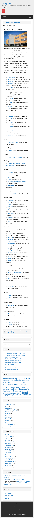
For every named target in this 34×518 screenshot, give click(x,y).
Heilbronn (10, 83)
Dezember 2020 (9, 442)
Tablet (15, 393)
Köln (9, 249)
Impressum (17, 506)
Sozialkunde (11, 393)
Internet (12, 387)
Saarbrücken (11, 286)
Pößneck (10, 324)
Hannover (10, 210)
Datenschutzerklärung (17, 509)
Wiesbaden (11, 185)
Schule (12, 332)
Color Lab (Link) (9, 366)
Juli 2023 (7, 438)
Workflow (27, 394)
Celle (9, 202)
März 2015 (8, 467)
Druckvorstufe (11, 384)
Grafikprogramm (16, 385)
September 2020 (9, 445)
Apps (6, 406)
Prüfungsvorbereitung (12, 391)
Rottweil (10, 102)
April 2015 (8, 465)
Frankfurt (10, 174)
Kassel (9, 179)
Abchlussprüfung (9, 404)
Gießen (10, 177)
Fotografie (11, 385)
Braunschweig (11, 200)
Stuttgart (10, 106)
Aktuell (27, 378)
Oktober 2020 (9, 443)
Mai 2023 (8, 440)
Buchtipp (7, 382)
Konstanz (10, 91)
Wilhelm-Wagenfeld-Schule (15, 157)
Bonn (9, 235)
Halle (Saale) (11, 305)
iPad (18, 387)
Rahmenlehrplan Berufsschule (13, 362)
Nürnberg (10, 130)
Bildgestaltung (26, 380)
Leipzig (10, 297)
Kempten (10, 122)
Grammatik (22, 385)
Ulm (9, 108)
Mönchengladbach (12, 252)
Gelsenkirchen (11, 243)
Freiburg (10, 79)
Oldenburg (11, 217)
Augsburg (10, 116)
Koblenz (10, 268)
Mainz (9, 276)
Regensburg (11, 133)
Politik (16, 389)
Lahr (9, 93)
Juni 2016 (8, 460)
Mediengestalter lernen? (11, 369)
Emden (10, 204)
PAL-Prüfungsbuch (10, 364)
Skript (8, 393)
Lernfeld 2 (8, 415)
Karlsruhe (10, 87)
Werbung (17, 394)
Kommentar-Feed (9, 497)
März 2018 (8, 454)
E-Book (18, 384)
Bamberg (10, 118)
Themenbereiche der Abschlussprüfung (15, 353)
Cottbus (10, 150)
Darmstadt (11, 172)
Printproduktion (24, 389)
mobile (12, 389)
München (10, 126)
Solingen (10, 260)
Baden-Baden (11, 77)
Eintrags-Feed (9, 495)
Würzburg (10, 135)
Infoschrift (7, 387)
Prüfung (7, 422)
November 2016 (9, 456)
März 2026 (8, 434)
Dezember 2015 (9, 461)
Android (4, 380)
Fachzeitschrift (6, 385)
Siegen (9, 258)
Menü (4, 16)
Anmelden (8, 493)
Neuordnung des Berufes (11, 357)
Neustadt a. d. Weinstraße (15, 272)
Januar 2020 (8, 449)
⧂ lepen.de (7, 3)
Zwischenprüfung (10, 396)
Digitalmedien (26, 382)
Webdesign (6, 394)
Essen (9, 241)
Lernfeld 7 (8, 419)
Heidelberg (11, 81)
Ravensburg (11, 94)
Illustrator (26, 386)
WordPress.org (9, 498)
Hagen (9, 247)
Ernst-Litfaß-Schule (13, 142)
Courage (24, 514)
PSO (22, 391)
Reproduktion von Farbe (11, 367)
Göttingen (10, 206)
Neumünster (11, 314)
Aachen (10, 229)
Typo (18, 393)
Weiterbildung (12, 394)
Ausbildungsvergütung (11, 410)
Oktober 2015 (9, 463)
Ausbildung (9, 331)
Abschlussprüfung (10, 379)
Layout (22, 387)
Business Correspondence (17, 382)
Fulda (9, 176)
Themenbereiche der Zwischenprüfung (15, 355)
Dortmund (10, 237)
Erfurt (9, 322)
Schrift (26, 391)
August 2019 (8, 451)
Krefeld (10, 250)
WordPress (16, 514)
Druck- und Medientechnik (17, 479)
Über (17, 503)
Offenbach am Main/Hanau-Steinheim (18, 181)
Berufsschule (15, 331)
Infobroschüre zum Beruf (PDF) (13, 359)
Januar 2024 (8, 436)
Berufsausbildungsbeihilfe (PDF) (13, 360)
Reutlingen (10, 98)
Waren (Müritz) (12, 193)
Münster (10, 256)
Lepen (15, 25)
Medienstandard (6, 389)
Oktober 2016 (9, 458)
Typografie (24, 393)
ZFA (4, 396)
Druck (4, 384)
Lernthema (8, 420)
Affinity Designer (20, 378)
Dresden (10, 295)
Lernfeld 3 (8, 417)
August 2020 (8, 447)
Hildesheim (11, 213)
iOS (15, 387)
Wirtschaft (22, 394)
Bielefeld (10, 233)
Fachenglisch (23, 384)
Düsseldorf (11, 239)
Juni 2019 (8, 452)
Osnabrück (11, 221)
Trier (9, 278)
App (7, 380)
